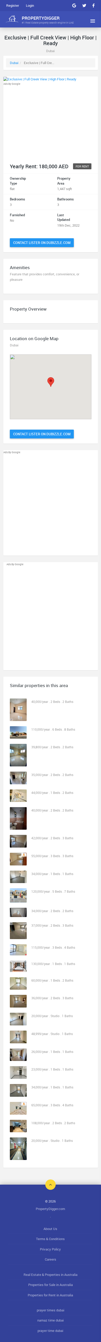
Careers (50, 1259)
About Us (50, 1228)
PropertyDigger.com (50, 1208)
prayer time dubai (50, 1330)
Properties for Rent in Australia (50, 1295)
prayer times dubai (50, 1310)
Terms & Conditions (50, 1238)
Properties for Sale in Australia (50, 1284)
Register (12, 5)
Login (30, 5)
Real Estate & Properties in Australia (50, 1274)
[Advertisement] (50, 122)
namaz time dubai (50, 1320)
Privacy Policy (50, 1249)
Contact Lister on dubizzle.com (41, 242)
